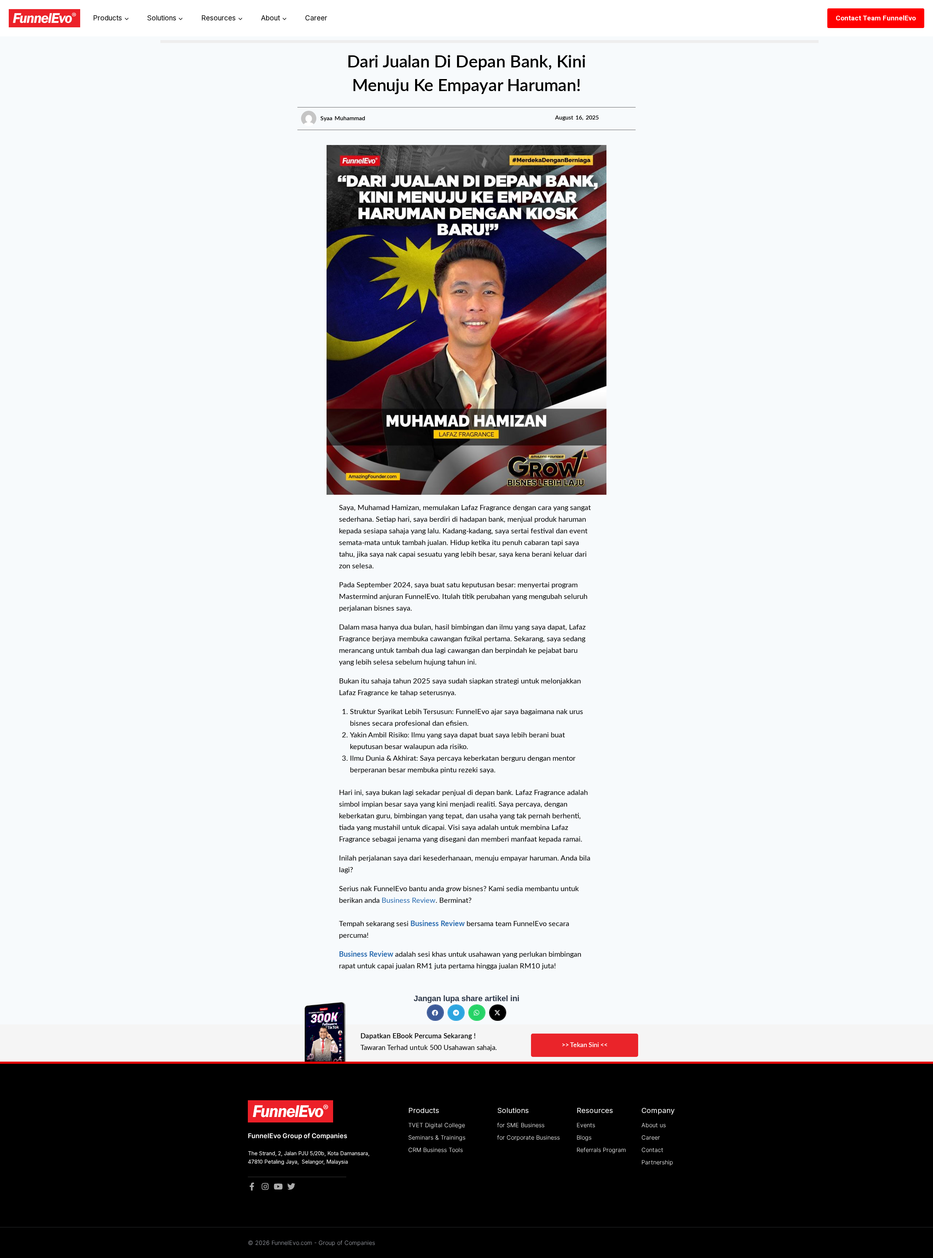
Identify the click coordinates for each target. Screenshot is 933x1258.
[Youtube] (278, 1187)
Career (316, 18)
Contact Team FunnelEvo (876, 18)
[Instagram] (265, 1187)
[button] (435, 1012)
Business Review (409, 900)
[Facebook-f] (252, 1187)
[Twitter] (291, 1187)
